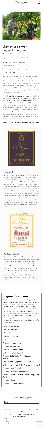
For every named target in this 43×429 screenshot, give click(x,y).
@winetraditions (28, 414)
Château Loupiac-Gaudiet (13, 353)
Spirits (8, 423)
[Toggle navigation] (4, 3)
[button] (21, 326)
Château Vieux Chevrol (12, 368)
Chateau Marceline (10, 336)
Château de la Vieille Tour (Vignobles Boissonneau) (17, 357)
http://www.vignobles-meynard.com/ (21, 69)
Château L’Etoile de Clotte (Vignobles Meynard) (21, 365)
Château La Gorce (10, 340)
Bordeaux (21, 296)
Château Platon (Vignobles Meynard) (17, 362)
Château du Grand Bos (11, 346)
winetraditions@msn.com (21, 416)
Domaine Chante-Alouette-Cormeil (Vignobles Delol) (21, 376)
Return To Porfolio (9, 333)
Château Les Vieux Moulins (13, 383)
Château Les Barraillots (12, 343)
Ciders (8, 421)
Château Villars (9, 380)
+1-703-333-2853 (14, 414)
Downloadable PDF (9, 73)
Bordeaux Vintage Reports (31, 123)
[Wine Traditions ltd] (22, 3)
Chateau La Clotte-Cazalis (13, 349)
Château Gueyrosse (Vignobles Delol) (17, 371)
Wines (8, 419)
